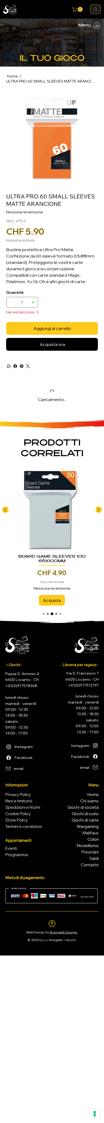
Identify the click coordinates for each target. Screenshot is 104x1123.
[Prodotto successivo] (98, 510)
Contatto (90, 864)
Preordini (90, 852)
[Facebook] (15, 366)
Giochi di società (83, 807)
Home (93, 794)
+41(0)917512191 (83, 685)
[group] (52, 537)
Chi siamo (89, 800)
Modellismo (88, 845)
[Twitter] (28, 366)
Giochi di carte (85, 820)
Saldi (94, 858)
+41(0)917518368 (21, 685)
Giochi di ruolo (85, 813)
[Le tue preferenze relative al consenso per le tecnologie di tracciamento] (95, 1114)
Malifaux (91, 832)
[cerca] (95, 9)
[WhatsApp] (8, 366)
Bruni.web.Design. (64, 932)
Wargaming (88, 826)
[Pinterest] (21, 366)
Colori (93, 839)
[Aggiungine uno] (32, 302)
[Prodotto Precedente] (5, 510)
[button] (78, 9)
